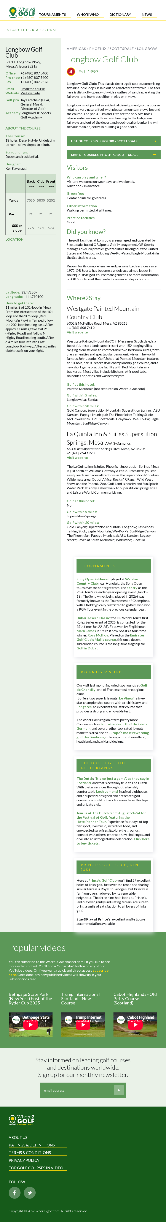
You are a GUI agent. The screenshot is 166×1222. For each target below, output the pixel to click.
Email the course (33, 89)
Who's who (88, 14)
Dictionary (120, 14)
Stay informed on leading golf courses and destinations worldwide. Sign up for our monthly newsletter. (83, 1067)
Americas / (77, 48)
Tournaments (52, 14)
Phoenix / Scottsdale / (112, 48)
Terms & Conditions (30, 1152)
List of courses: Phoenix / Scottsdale (104, 141)
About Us (18, 1137)
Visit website (30, 93)
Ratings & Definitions (32, 1145)
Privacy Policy (24, 1160)
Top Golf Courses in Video (36, 1167)
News (147, 14)
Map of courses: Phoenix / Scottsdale (104, 154)
